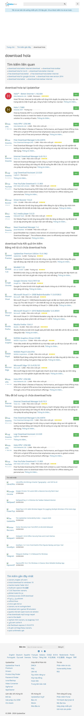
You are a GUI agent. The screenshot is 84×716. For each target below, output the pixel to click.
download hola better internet (41, 71)
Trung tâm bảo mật (38, 684)
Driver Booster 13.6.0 (23, 200)
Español (27, 655)
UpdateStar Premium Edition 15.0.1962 (30, 253)
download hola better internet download (24, 68)
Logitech (16, 175)
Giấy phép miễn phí (64, 706)
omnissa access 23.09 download (20, 596)
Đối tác (8, 697)
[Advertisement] (42, 28)
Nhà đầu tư (35, 706)
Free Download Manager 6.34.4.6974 (29, 140)
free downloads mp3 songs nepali (21, 614)
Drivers (8, 671)
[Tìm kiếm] (65, 4)
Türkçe (34, 657)
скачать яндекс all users (17, 580)
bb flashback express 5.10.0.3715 (21, 625)
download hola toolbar (51, 68)
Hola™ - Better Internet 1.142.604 (28, 93)
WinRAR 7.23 (19, 267)
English (12, 655)
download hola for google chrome (21, 76)
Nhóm (33, 703)
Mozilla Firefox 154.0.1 (23, 324)
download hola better (16, 79)
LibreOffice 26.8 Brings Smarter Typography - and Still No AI (36, 482)
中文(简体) (52, 657)
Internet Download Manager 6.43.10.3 (30, 156)
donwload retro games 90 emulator (22, 609)
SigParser (9, 687)
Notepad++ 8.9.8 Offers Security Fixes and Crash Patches (35, 536)
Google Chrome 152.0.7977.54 (27, 281)
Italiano (42, 655)
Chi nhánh (9, 703)
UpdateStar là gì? (37, 697)
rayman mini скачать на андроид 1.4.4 (23, 620)
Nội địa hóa (61, 703)
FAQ (32, 668)
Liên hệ (34, 671)
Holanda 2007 (18, 110)
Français (35, 655)
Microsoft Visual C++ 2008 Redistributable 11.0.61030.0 (37, 294)
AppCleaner (10, 690)
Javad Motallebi (19, 230)
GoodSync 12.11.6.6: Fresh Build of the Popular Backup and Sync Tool (39, 545)
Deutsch (19, 655)
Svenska (27, 657)
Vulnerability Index (64, 668)
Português (11, 657)
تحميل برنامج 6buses (15, 598)
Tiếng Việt (43, 657)
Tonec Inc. (17, 159)
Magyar (69, 657)
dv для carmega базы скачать (20, 628)
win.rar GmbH (18, 270)
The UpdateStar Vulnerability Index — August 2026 (33, 518)
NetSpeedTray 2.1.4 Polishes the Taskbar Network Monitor (36, 500)
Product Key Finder (13, 674)
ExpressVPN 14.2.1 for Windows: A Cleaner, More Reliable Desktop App (40, 563)
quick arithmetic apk (16, 630)
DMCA (33, 665)
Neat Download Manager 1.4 (26, 227)
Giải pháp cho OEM (13, 700)
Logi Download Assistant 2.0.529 (28, 172)
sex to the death (14, 617)
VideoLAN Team (19, 216)
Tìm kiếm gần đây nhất (20, 576)
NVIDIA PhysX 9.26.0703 (24, 352)
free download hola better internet (44, 74)
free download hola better (18, 74)
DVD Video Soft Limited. (22, 186)
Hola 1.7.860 (19, 107)
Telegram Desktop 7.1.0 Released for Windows (32, 554)
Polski (72, 655)
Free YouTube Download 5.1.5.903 (28, 183)
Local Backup (11, 680)
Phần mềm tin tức (64, 665)
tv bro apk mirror (15, 604)
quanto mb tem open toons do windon (23, 612)
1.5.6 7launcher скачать (17, 590)
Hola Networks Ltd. (20, 96)
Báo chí (34, 700)
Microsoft (17, 297)
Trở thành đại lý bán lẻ (65, 700)
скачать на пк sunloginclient (19, 606)
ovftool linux (13, 601)
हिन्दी (74, 657)
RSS (58, 671)
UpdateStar (17, 256)
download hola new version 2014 (50, 76)
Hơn (76, 94)
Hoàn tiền (35, 681)
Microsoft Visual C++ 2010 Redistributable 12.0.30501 (37, 311)
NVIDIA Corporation (20, 340)
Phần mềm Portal (63, 697)
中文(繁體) (61, 657)
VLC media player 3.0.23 (24, 213)
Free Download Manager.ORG (23, 142)
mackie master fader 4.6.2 (18, 585)
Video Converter (12, 683)
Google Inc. (17, 283)
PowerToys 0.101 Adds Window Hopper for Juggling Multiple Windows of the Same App (46, 509)
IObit (15, 202)
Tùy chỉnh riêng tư (38, 675)
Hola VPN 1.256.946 (22, 123)
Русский (20, 657)
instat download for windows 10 (20, 582)
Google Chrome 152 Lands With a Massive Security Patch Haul (37, 491)
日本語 (49, 655)
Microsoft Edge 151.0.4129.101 (27, 365)
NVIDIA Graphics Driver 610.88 (27, 338)
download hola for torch (17, 71)
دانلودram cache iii (15, 622)
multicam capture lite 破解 (18, 588)
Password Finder (12, 677)
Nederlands (63, 655)
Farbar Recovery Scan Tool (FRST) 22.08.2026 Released (34, 527)
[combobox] (43, 4)
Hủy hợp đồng (36, 678)
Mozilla (16, 327)
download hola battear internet (40, 79)
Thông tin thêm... (70, 102)
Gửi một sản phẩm (64, 709)
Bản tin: (22, 647)
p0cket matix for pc (15, 593)
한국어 (55, 655)
